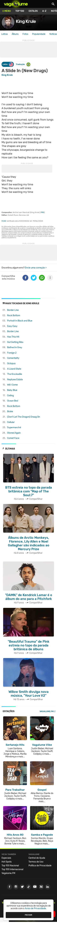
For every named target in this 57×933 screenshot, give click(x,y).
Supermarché (14, 427)
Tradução (20, 64)
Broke (10, 411)
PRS (42, 212)
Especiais (6, 858)
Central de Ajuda (36, 858)
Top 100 (19, 11)
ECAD (4, 221)
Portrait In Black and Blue (19, 320)
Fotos (25, 34)
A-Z (44, 11)
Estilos (33, 11)
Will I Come (12, 384)
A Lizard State (14, 369)
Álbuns (15, 34)
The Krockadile (14, 374)
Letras (4, 34)
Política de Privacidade (39, 865)
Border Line (13, 310)
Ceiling (10, 395)
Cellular (11, 422)
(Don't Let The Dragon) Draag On (23, 417)
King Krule (26, 21)
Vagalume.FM (47, 711)
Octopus (11, 363)
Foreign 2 (11, 353)
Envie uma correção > (36, 267)
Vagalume (16, 4)
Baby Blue (12, 390)
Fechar (28, 915)
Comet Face (13, 438)
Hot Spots (7, 861)
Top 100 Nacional (10, 865)
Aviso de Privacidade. (36, 908)
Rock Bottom (13, 315)
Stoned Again (14, 433)
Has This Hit (13, 336)
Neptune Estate (15, 379)
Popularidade (38, 34)
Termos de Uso (35, 861)
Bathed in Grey (14, 347)
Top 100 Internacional (12, 869)
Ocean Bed (12, 400)
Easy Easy (12, 326)
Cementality (13, 358)
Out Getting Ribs (15, 342)
